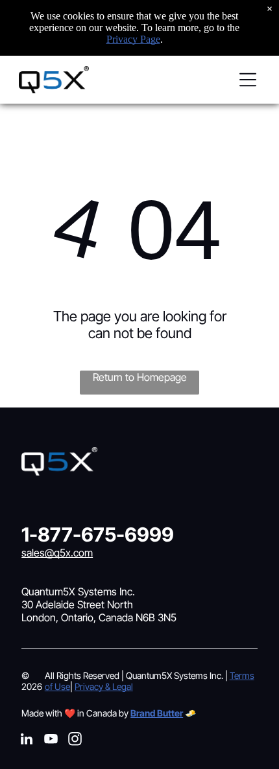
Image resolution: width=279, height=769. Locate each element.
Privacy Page (133, 39)
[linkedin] (26, 741)
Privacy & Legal (104, 686)
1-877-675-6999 (97, 534)
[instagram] (74, 741)
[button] (247, 79)
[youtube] (50, 741)
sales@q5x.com (57, 552)
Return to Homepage (140, 377)
